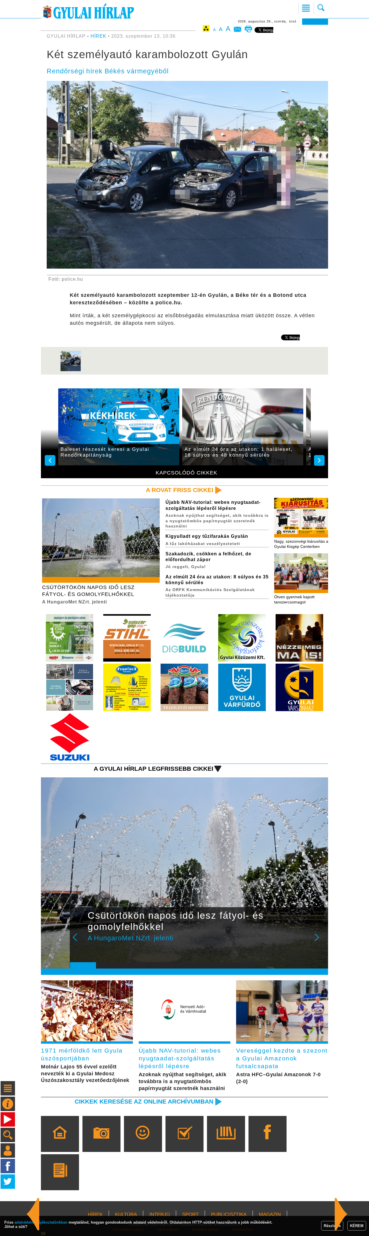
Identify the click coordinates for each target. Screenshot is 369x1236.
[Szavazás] (184, 1142)
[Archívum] (226, 1142)
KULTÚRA (126, 1214)
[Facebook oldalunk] (267, 1142)
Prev (79, 941)
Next (320, 941)
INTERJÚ (159, 1214)
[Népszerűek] (143, 1142)
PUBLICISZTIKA (228, 1214)
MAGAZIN (270, 1214)
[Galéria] (101, 1142)
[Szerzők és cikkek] (60, 1180)
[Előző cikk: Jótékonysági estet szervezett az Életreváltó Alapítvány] (341, 1214)
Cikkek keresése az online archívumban (144, 1101)
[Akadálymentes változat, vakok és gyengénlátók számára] (206, 29)
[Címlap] (60, 1142)
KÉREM (357, 1226)
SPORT (190, 1214)
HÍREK (98, 36)
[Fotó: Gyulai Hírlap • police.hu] (70, 370)
